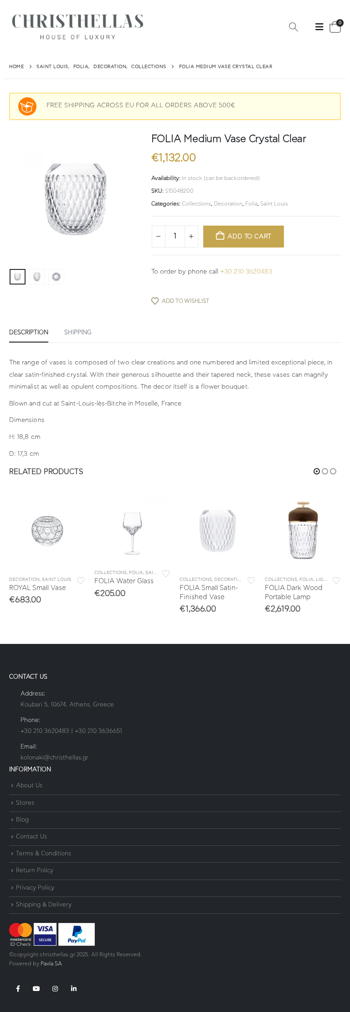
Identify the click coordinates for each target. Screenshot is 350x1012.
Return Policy (34, 871)
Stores (25, 803)
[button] (293, 27)
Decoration (228, 203)
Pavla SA (51, 963)
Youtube (36, 988)
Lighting (327, 579)
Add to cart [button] (70, 507)
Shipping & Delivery (44, 905)
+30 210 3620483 (246, 272)
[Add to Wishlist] (80, 580)
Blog (22, 820)
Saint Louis (274, 203)
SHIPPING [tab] (78, 333)
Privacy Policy (35, 888)
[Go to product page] (47, 530)
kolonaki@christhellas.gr (54, 758)
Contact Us (31, 837)
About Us (29, 786)
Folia (251, 203)
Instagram (55, 988)
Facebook (18, 988)
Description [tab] (28, 333)
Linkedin (74, 988)
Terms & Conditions (43, 854)
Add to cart (249, 236)
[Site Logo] (77, 27)
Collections (196, 203)
